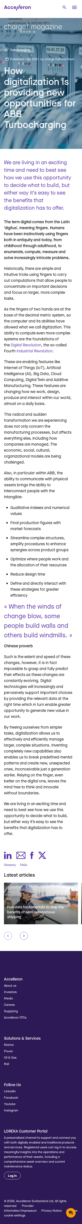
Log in (12, 1176)
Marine (9, 1045)
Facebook (11, 1097)
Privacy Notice (51, 1210)
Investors (10, 992)
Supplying (11, 1011)
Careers (9, 1005)
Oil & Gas (10, 1057)
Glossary (10, 865)
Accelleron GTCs (15, 1017)
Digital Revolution (26, 344)
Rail (6, 1064)
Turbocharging (20, 50)
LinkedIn (10, 1091)
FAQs (23, 865)
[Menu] (74, 7)
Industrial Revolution (35, 350)
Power (8, 1051)
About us (10, 985)
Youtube (10, 1104)
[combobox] (64, 7)
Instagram (11, 1110)
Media (8, 998)
